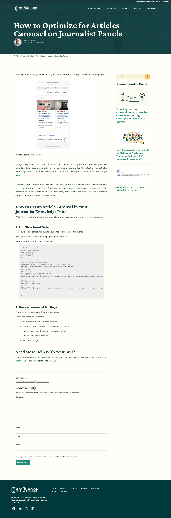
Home (54, 488)
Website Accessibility (19, 500)
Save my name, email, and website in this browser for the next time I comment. (46, 457)
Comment (20, 397)
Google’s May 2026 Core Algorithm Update (130, 189)
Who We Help (111, 8)
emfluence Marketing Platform (148, 1)
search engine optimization (25, 381)
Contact (63, 491)
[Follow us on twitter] (21, 509)
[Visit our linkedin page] (34, 509)
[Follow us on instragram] (27, 509)
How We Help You (93, 8)
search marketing (42, 381)
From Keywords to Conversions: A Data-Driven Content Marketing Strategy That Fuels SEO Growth (132, 115)
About (54, 491)
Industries (95, 488)
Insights (166, 1)
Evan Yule (30, 41)
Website (19, 445)
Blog (19, 56)
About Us (137, 8)
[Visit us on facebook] (14, 509)
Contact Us (151, 8)
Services (73, 488)
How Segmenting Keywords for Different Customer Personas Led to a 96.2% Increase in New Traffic (132, 154)
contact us (21, 361)
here (18, 175)
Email (18, 436)
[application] (53, 114)
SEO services (43, 357)
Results (125, 8)
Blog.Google (36, 154)
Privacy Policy (34, 500)
